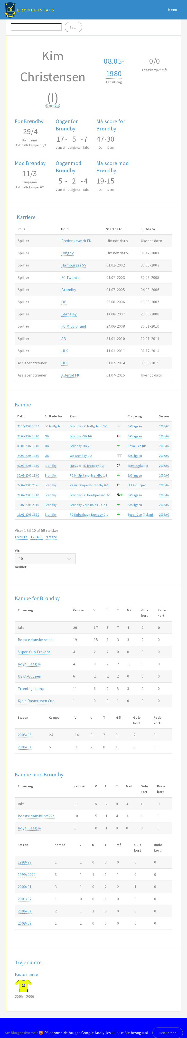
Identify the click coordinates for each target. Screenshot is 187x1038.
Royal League (137, 446)
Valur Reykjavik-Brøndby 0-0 (89, 485)
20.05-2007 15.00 (28, 436)
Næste (51, 536)
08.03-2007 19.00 (28, 446)
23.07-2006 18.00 (28, 495)
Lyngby (67, 252)
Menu (172, 9)
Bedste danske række (36, 639)
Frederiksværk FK (76, 240)
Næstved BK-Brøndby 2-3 (87, 466)
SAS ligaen (135, 426)
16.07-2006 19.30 (28, 514)
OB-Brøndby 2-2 (81, 456)
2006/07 (164, 436)
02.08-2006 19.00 (28, 466)
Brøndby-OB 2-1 (81, 446)
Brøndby (68, 289)
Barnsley (69, 314)
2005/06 (24, 734)
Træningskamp (138, 466)
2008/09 (164, 426)
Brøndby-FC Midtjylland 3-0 (88, 426)
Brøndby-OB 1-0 (81, 436)
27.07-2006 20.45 (28, 485)
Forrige (21, 536)
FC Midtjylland (73, 326)
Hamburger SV (73, 265)
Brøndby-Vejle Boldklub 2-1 (88, 505)
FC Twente (70, 277)
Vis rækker (20, 558)
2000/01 (24, 886)
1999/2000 (27, 874)
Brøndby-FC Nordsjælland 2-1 (90, 495)
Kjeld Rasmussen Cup (36, 700)
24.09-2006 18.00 (28, 456)
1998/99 (24, 862)
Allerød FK (70, 375)
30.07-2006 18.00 (28, 475)
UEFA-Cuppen (137, 485)
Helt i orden (168, 1033)
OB (64, 301)
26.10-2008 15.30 (28, 426)
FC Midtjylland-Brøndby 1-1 (88, 475)
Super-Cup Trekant (140, 514)
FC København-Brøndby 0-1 (89, 514)
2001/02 (24, 898)
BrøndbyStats (36, 10)
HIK (64, 350)
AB (63, 338)
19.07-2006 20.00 (28, 505)
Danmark (52, 105)
